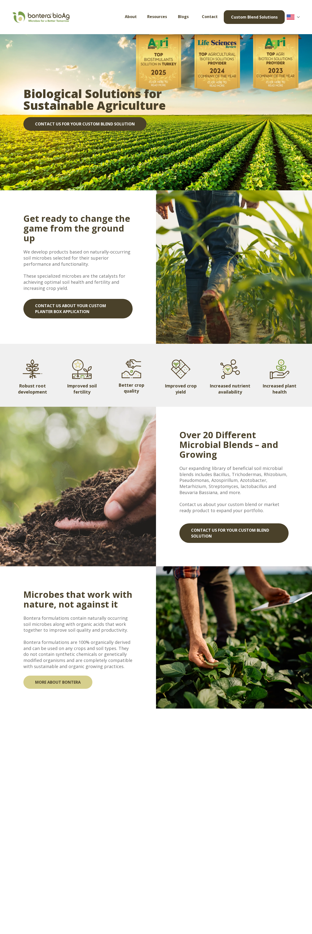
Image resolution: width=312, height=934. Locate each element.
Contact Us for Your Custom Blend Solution (85, 124)
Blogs (183, 16)
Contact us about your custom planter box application (70, 308)
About (131, 16)
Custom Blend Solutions (254, 17)
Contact (210, 16)
